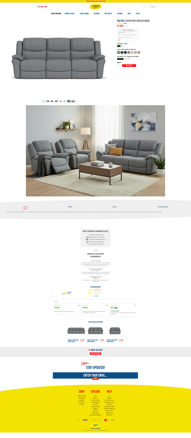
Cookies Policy (109, 413)
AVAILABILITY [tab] (115, 207)
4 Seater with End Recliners (73, 340)
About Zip (95, 411)
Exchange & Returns (109, 407)
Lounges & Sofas (81, 396)
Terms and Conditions (109, 409)
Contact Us (109, 415)
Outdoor (81, 404)
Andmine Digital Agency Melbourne (100, 430)
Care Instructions (109, 402)
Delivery (109, 398)
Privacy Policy (109, 411)
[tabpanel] (95, 212)
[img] (57, 305)
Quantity (119, 62)
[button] (120, 23)
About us (95, 398)
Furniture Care (95, 402)
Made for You (95, 413)
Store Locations (95, 400)
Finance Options (95, 407)
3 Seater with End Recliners (92, 340)
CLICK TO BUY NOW (95, 354)
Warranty (109, 404)
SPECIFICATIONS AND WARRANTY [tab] (162, 207)
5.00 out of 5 (69, 292)
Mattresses (82, 402)
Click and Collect (109, 400)
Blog (95, 396)
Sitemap (95, 404)
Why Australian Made (95, 415)
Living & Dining (81, 398)
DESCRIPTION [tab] (25, 207)
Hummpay (95, 409)
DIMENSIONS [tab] (70, 207)
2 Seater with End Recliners (112, 340)
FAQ (109, 396)
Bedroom (81, 400)
